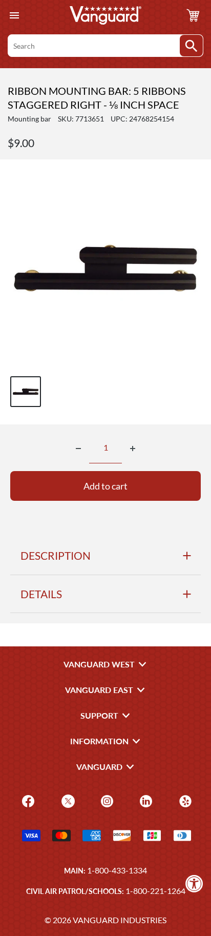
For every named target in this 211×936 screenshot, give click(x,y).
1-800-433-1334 (117, 870)
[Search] (191, 45)
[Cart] (193, 15)
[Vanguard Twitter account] (67, 800)
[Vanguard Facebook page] (26, 800)
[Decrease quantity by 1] (78, 448)
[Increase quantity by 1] (132, 448)
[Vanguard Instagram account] (105, 800)
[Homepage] (105, 15)
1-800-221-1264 (155, 891)
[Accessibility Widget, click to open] (194, 883)
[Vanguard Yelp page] (184, 800)
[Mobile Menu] (14, 15)
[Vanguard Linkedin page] (144, 800)
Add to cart (105, 486)
